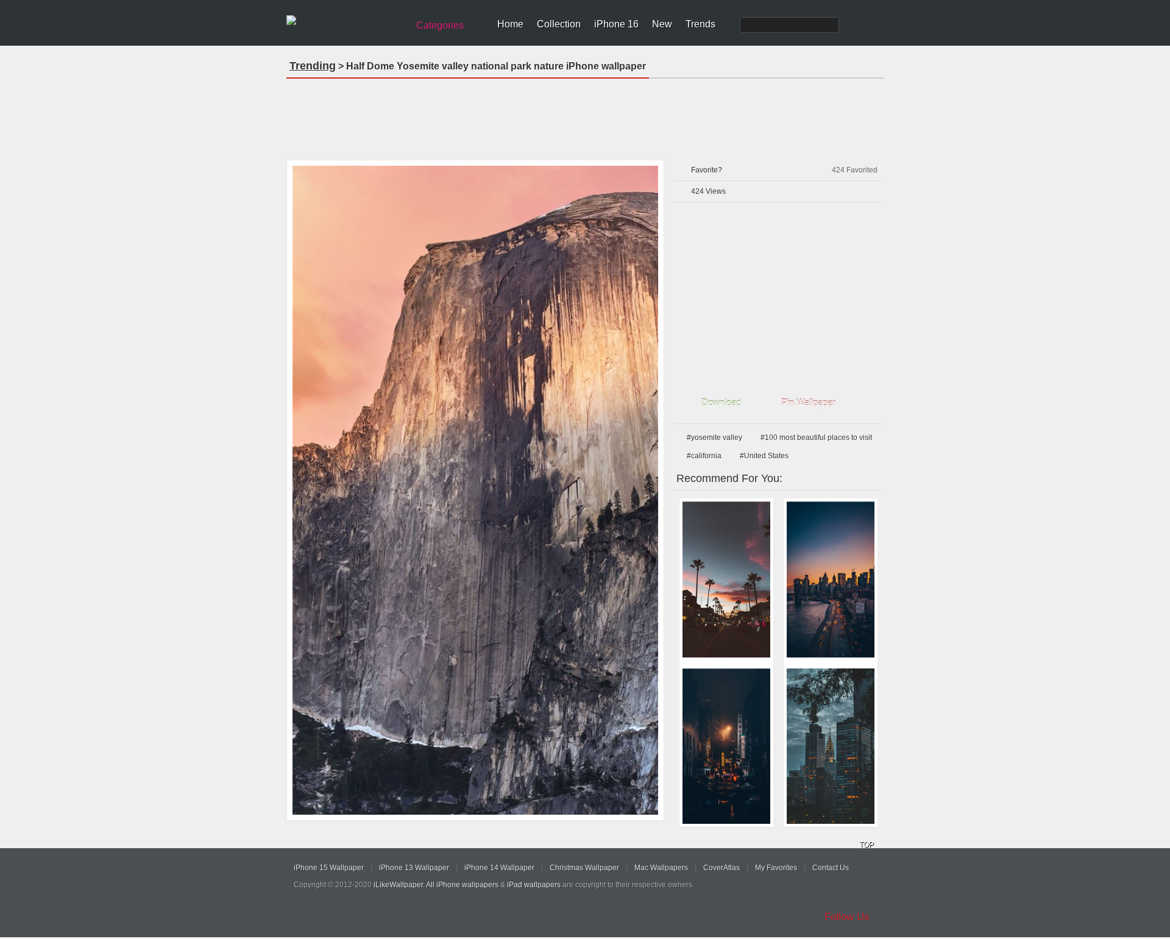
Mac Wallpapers (661, 867)
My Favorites (776, 867)
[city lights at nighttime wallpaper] (830, 746)
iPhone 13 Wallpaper (414, 867)
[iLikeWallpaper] (345, 20)
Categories (440, 25)
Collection (559, 24)
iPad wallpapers (534, 885)
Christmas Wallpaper (584, 867)
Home (510, 24)
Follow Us (847, 917)
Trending (312, 66)
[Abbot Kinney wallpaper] (726, 579)
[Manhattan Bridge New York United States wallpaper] (830, 579)
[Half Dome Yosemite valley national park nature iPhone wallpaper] (475, 490)
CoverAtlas (721, 867)
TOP (866, 844)
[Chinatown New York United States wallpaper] (726, 746)
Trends (700, 24)
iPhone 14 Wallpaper (499, 867)
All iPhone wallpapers (462, 885)
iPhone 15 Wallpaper (329, 867)
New (662, 24)
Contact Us (830, 867)
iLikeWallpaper (398, 885)
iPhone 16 (616, 24)
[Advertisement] (585, 115)
